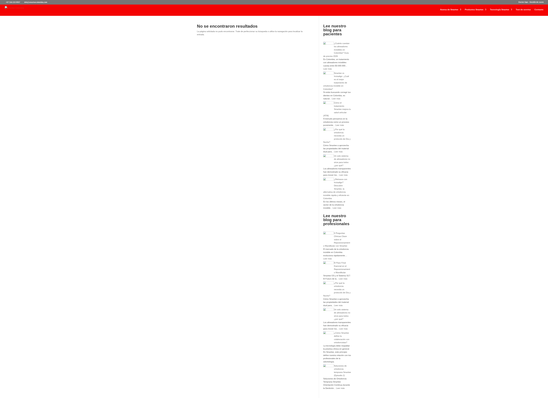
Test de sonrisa (523, 10)
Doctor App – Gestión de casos (531, 2)
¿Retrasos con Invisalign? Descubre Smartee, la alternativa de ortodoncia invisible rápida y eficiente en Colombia (336, 188)
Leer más (327, 69)
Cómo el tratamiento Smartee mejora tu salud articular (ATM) (337, 109)
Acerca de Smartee (449, 10)
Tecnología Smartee (499, 10)
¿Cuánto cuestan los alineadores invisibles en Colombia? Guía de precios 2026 (336, 49)
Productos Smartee (474, 10)
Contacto (538, 10)
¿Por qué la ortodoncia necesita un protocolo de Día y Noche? (336, 135)
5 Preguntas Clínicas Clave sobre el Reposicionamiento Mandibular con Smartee (336, 239)
